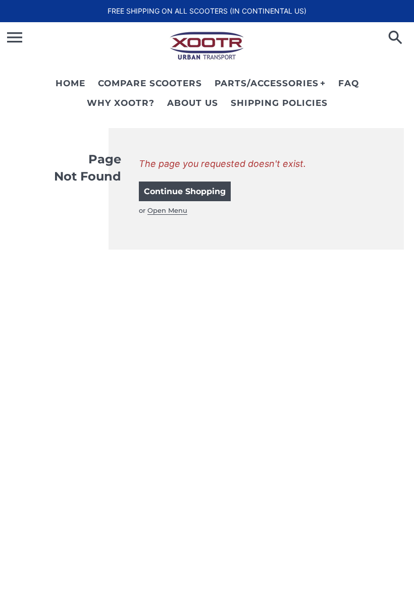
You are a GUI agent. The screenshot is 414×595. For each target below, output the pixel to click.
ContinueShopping (185, 191)
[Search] (397, 38)
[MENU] (14, 37)
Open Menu (167, 210)
